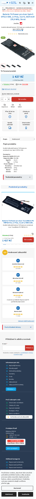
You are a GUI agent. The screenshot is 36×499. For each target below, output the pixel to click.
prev (2, 204)
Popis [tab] (5, 139)
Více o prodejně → (12, 448)
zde (8, 483)
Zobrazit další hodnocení (26, 321)
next (33, 204)
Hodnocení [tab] (16, 139)
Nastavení (17, 488)
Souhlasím (25, 494)
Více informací (17, 30)
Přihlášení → (11, 389)
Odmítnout (9, 494)
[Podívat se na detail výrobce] (21, 23)
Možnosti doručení (10, 89)
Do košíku (23, 99)
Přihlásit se (29, 348)
